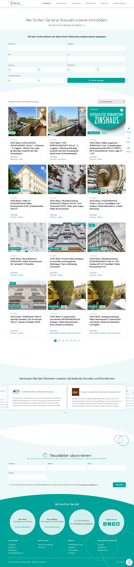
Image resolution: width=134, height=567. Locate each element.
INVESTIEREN (61, 3)
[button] (62, 412)
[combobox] (37, 48)
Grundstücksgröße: (14, 76)
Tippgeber (71, 547)
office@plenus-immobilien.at (83, 524)
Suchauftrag (12, 550)
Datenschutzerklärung (88, 485)
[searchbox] (9, 48)
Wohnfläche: (71, 65)
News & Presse (103, 550)
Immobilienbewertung (15, 553)
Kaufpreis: (11, 65)
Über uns (104, 3)
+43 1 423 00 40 (83, 520)
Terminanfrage (73, 550)
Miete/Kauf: (11, 44)
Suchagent (71, 553)
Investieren (12, 545)
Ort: (68, 54)
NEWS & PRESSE (120, 3)
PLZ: (9, 54)
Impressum (42, 547)
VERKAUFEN (76, 3)
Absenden (119, 485)
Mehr (58, 405)
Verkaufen (11, 547)
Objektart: (70, 44)
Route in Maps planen (22, 527)
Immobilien (47, 3)
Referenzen (91, 3)
